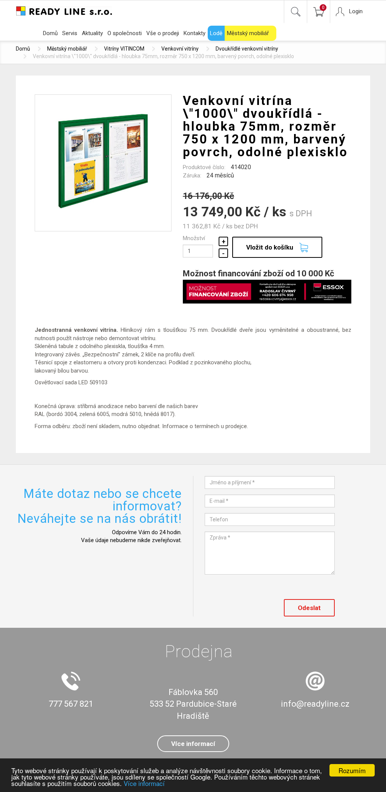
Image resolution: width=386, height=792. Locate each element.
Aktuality (92, 33)
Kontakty (194, 33)
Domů (50, 33)
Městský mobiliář (248, 33)
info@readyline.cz (315, 704)
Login (356, 11)
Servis (69, 33)
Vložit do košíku (269, 247)
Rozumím (352, 770)
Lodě (216, 33)
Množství (194, 238)
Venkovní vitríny (180, 49)
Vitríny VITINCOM (124, 49)
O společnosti (124, 33)
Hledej (295, 11)
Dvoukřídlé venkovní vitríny (247, 49)
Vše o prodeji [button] (162, 33)
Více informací (144, 783)
